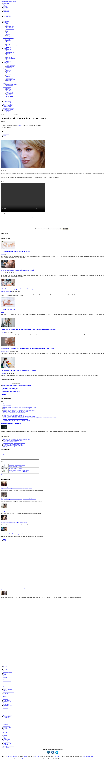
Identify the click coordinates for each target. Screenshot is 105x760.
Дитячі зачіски (6, 111)
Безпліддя (8, 47)
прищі (4, 217)
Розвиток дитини (10, 58)
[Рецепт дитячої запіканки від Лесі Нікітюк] (4, 531)
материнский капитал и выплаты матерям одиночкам (16, 385)
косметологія (15, 217)
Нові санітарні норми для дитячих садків (13, 440)
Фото (4, 81)
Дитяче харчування (11, 63)
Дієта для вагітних (10, 65)
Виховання (9, 57)
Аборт (7, 31)
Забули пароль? (7, 16)
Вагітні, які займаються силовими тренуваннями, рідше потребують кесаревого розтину (28, 329)
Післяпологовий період (12, 45)
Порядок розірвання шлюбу (10, 441)
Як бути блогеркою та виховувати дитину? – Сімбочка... (18, 499)
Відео (4, 83)
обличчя (20, 217)
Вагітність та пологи (8, 38)
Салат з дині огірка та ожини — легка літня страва (15, 419)
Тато (7, 25)
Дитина (5, 48)
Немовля (8, 49)
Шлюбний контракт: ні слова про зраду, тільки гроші (16, 446)
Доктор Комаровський (11, 84)
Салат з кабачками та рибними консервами (13, 415)
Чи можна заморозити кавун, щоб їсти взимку (14, 412)
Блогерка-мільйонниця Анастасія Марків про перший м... (19, 511)
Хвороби (5, 69)
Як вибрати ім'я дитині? (8, 309)
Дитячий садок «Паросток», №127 (17, 470)
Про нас (5, 5)
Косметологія (9, 27)
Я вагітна (8, 40)
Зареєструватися (7, 15)
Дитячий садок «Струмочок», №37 (17, 471)
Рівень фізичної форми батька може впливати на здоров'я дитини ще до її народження (27, 348)
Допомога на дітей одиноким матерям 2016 (14, 443)
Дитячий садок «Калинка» (15, 465)
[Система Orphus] (52, 229)
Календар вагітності (11, 41)
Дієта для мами (10, 66)
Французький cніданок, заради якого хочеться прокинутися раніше (19, 407)
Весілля (8, 34)
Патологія (8, 80)
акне (9, 217)
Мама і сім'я (6, 22)
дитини (25, 756)
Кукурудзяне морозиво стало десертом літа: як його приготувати (19, 416)
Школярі (8, 53)
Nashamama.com (24, 758)
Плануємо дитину (10, 26)
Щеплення (8, 70)
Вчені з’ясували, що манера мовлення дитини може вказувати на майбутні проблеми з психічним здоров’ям (29, 417)
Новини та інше (7, 87)
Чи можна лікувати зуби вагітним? (11, 391)
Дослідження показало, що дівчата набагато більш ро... (18, 589)
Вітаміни (8, 74)
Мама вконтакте (7, 8)
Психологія (9, 32)
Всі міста (3, 474)
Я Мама (8, 23)
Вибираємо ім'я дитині (11, 54)
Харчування (6, 62)
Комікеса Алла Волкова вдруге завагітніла (14, 522)
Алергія (8, 71)
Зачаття (8, 39)
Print (4, 135)
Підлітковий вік (10, 52)
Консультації (9, 89)
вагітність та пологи (12, 756)
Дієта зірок (9, 67)
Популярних (6, 403)
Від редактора (9, 96)
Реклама (5, 6)
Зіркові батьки (9, 90)
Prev (4, 539)
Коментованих (7, 405)
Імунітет (8, 76)
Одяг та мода (9, 92)
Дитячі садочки (7, 101)
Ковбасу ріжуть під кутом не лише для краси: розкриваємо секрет (19, 410)
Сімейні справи (6, 666)
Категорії (3, 394)
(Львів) (23, 465)
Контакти (5, 7)
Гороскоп (8, 94)
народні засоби (30, 217)
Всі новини (6, 3)
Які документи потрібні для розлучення (13, 445)
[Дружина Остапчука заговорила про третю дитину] (4, 485)
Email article (6, 134)
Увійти (5, 13)
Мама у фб (6, 10)
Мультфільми (9, 85)
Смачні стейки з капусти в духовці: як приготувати (15, 411)
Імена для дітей (7, 102)
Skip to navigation (5, 1)
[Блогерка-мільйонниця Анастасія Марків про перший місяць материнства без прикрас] (4, 508)
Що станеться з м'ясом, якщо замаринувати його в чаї (16, 408)
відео (12, 217)
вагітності (36, 756)
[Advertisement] (11, 564)
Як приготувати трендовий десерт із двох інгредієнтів (16, 420)
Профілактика (9, 78)
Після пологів (57, 756)
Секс (7, 35)
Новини (8, 88)
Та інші (5, 732)
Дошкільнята (9, 50)
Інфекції (8, 72)
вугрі (7, 217)
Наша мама (3, 18)
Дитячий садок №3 (13, 468)
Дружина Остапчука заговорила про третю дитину (16, 488)
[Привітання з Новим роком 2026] (4, 428)
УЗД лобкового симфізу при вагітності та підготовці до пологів (20, 289)
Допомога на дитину (8, 104)
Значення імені (10, 93)
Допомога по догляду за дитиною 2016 (12, 444)
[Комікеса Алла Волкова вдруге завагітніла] (4, 519)
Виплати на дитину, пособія (9, 390)
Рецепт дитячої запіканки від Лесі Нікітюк (14, 534)
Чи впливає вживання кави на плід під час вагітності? (17, 270)
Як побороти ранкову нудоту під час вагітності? (15, 251)
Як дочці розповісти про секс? (10, 388)
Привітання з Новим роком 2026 (11, 423)
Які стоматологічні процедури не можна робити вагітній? (18, 370)
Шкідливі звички (10, 79)
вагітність (25, 217)
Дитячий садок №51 (13, 466)
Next (4, 540)
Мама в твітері (6, 11)
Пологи (8, 44)
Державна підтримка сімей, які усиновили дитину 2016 (16, 439)
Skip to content (12, 1)
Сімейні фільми (10, 29)
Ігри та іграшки (10, 60)
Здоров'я (8, 36)
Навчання (8, 61)
